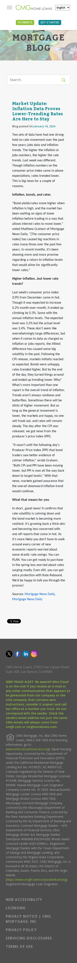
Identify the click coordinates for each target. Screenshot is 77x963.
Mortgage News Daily (40, 594)
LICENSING (16, 908)
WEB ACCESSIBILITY (24, 899)
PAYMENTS (25, 22)
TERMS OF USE (19, 946)
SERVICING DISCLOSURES (29, 938)
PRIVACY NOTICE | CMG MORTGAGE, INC (28, 919)
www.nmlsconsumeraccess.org (27, 749)
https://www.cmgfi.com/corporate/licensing (36, 880)
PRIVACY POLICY (21, 929)
